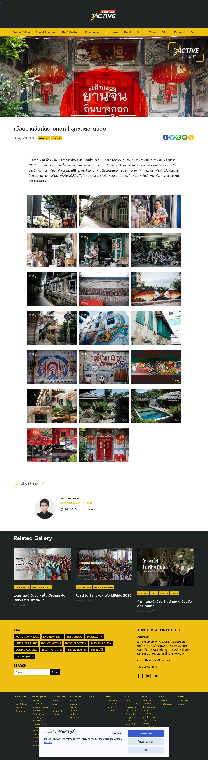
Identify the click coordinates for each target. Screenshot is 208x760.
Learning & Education (38, 719)
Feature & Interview (112, 701)
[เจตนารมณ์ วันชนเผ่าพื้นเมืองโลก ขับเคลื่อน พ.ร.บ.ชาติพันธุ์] (42, 566)
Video (152, 32)
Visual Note (130, 710)
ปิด (145, 749)
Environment (93, 32)
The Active (183, 700)
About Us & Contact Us (158, 630)
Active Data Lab (27, 636)
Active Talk (183, 704)
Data (140, 32)
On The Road (149, 717)
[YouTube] (156, 676)
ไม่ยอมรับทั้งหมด (145, 741)
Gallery (43, 138)
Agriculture (75, 714)
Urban (56, 138)
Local (154, 593)
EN (114, 733)
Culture (143, 593)
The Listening (76, 649)
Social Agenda (45, 32)
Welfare (36, 710)
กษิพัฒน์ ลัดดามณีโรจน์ (76, 503)
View (165, 32)
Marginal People (41, 587)
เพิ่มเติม (48, 742)
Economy (19, 707)
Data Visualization (131, 701)
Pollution (74, 700)
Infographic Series (130, 719)
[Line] (178, 137)
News (115, 32)
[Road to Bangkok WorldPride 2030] (104, 566)
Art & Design (58, 711)
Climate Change (73, 709)
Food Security (39, 714)
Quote (111, 710)
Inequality (95, 636)
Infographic (130, 707)
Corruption (20, 711)
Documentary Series (149, 722)
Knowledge (130, 714)
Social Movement (103, 587)
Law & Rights (22, 587)
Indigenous (74, 636)
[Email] (185, 137)
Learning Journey (147, 712)
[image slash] (107, 32)
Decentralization (40, 707)
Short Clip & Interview (148, 701)
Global (55, 700)
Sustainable (75, 717)
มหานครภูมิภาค (24, 656)
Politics (18, 700)
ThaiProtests (51, 649)
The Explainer (149, 707)
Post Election (75, 643)
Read (127, 32)
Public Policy (21, 32)
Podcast (179, 32)
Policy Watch (51, 643)
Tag (17, 629)
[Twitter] (172, 137)
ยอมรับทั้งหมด (146, 733)
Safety (164, 593)
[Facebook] (166, 137)
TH (119, 733)
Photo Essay (166, 704)
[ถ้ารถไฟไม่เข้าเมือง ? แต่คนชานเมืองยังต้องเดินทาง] (165, 568)
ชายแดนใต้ (97, 649)
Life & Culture (70, 32)
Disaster (74, 704)
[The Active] (103, 16)
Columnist (112, 707)
